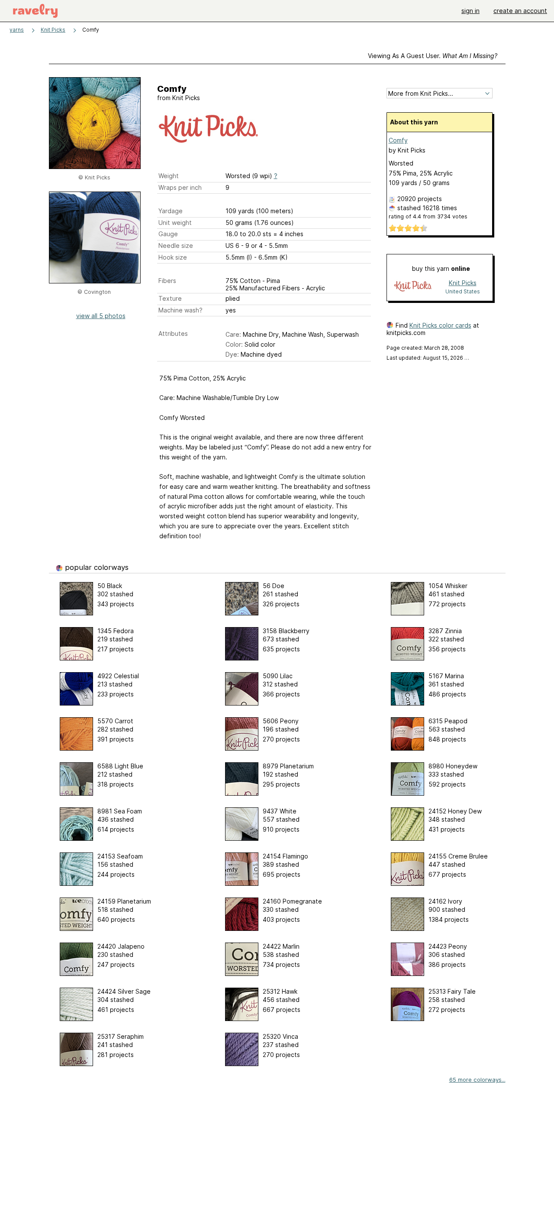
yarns (17, 29)
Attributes (173, 333)
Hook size (172, 257)
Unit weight (175, 222)
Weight (168, 175)
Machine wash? (180, 310)
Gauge (168, 233)
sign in (470, 10)
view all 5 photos (101, 315)
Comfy (398, 140)
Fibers (167, 280)
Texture (170, 298)
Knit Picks (53, 29)
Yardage (170, 211)
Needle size (175, 245)
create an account (520, 10)
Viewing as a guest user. (432, 55)
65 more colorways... (477, 1079)
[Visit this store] (413, 286)
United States (462, 291)
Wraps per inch (180, 187)
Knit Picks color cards (440, 325)
